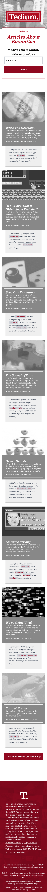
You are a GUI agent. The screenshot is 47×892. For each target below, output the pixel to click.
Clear (23, 69)
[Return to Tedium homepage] (23, 16)
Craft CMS (38, 881)
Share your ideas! (23, 845)
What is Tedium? (13, 842)
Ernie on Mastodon (16, 852)
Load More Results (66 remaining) (23, 756)
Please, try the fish (27, 889)
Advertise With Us (22, 849)
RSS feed (37, 849)
